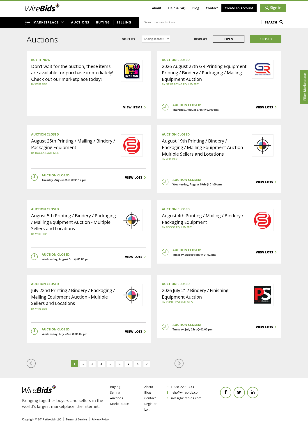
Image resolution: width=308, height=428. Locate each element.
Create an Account (239, 8)
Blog (195, 8)
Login (148, 409)
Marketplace (119, 404)
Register (150, 404)
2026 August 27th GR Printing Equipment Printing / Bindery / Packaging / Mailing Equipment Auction (204, 72)
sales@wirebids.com (185, 398)
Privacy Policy (100, 419)
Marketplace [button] (46, 22)
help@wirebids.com (185, 392)
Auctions (80, 22)
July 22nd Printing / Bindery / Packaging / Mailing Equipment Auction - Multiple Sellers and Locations (73, 296)
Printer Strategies (179, 302)
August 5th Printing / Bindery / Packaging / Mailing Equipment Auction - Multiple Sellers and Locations (73, 222)
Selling (124, 22)
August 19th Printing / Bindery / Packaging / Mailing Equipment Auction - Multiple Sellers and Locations (204, 147)
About (156, 8)
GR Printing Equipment (182, 84)
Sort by (128, 39)
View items (132, 107)
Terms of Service (76, 419)
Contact (212, 8)
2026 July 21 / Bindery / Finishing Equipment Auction (195, 293)
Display (200, 39)
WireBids (41, 84)
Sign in (275, 7)
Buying (103, 22)
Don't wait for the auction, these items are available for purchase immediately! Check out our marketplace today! (72, 72)
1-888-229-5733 (182, 387)
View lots (264, 107)
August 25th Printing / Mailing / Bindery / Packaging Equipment (73, 144)
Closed (266, 39)
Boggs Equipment (48, 153)
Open (228, 39)
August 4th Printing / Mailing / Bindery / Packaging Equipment (202, 219)
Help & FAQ (177, 8)
